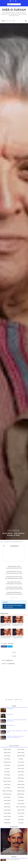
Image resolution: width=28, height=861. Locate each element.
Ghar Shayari (7, 771)
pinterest (16, 646)
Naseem (8, 537)
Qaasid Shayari (7, 797)
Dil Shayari (21, 759)
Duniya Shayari (21, 765)
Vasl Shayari (20, 816)
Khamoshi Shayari (7, 781)
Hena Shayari (7, 774)
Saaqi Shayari (21, 800)
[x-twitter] (13, 2)
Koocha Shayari (20, 787)
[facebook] (16, 2)
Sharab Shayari (7, 806)
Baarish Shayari (20, 752)
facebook (4, 646)
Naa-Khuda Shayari (7, 794)
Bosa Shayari (7, 759)
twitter (10, 646)
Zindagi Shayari (7, 822)
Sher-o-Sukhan (14, 10)
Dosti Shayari (21, 762)
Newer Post (10, 699)
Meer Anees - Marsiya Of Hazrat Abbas (13, 848)
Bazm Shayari (7, 755)
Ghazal (9, 530)
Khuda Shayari (10, 725)
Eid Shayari (7, 768)
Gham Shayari (21, 768)
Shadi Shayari (7, 803)
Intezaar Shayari (7, 778)
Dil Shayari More (7, 762)
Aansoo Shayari (20, 749)
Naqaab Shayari (20, 794)
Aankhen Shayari (7, 749)
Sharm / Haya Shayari (21, 806)
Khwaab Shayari (20, 784)
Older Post (17, 699)
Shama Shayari (21, 803)
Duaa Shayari (7, 765)
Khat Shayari (21, 781)
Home (2, 541)
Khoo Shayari (7, 787)
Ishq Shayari (10, 708)
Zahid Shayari (21, 819)
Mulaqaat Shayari (21, 790)
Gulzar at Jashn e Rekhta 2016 (13, 859)
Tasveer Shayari (20, 813)
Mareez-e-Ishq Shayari (7, 790)
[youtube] (10, 2)
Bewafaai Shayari (21, 755)
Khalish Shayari (21, 778)
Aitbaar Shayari (7, 752)
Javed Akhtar (16, 530)
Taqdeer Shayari (20, 810)
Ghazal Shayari (21, 771)
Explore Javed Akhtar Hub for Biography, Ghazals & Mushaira (13, 606)
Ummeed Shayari (7, 816)
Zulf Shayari (10, 714)
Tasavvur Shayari (7, 813)
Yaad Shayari (7, 819)
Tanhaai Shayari (7, 810)
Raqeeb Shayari (7, 800)
